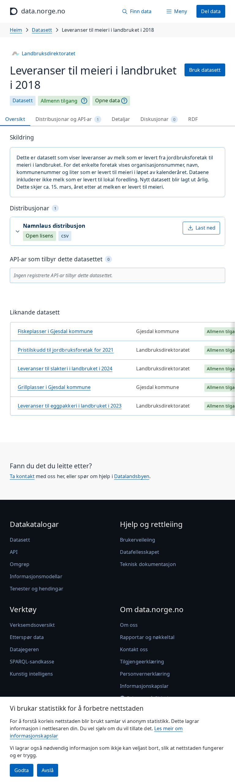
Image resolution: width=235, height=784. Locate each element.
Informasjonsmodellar (36, 576)
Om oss (129, 625)
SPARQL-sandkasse (32, 661)
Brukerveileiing (137, 539)
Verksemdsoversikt (32, 625)
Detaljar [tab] (121, 119)
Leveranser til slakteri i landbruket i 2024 (65, 368)
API (13, 552)
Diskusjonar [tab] (157, 119)
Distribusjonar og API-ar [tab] (67, 119)
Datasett (42, 30)
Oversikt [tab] (15, 119)
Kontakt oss (134, 649)
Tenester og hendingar (36, 588)
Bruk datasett (205, 70)
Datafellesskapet (139, 552)
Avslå (48, 770)
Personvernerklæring (145, 673)
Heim (16, 30)
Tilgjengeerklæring (142, 661)
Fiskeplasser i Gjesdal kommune (55, 331)
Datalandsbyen (131, 476)
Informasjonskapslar (144, 686)
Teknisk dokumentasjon (148, 564)
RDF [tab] (192, 119)
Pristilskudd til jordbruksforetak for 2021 (66, 350)
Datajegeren (24, 649)
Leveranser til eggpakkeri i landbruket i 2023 (70, 405)
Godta (21, 770)
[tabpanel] (117, 277)
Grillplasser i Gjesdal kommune (54, 387)
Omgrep (19, 564)
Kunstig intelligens (31, 673)
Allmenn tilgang (59, 100)
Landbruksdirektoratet (48, 53)
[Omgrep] (84, 101)
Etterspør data (27, 637)
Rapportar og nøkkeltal (147, 637)
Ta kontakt (22, 476)
